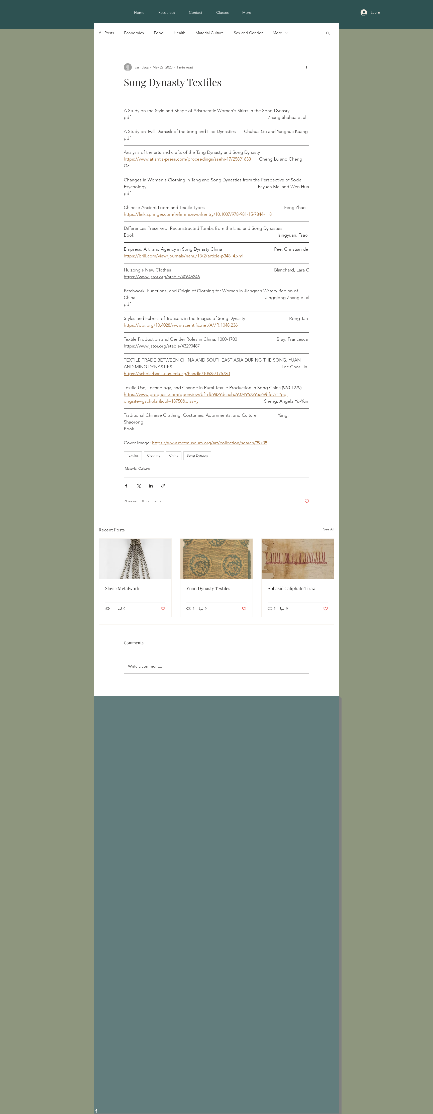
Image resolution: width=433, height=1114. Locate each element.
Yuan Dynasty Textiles (208, 588)
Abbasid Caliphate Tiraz (291, 588)
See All (328, 529)
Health (179, 32)
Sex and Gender (248, 32)
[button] (328, 33)
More (277, 32)
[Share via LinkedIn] (150, 485)
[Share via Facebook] (126, 485)
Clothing (154, 455)
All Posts (106, 32)
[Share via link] (163, 485)
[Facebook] (96, 1110)
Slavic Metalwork (122, 588)
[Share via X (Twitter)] (138, 485)
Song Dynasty (197, 455)
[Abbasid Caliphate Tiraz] (298, 559)
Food (159, 32)
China (173, 455)
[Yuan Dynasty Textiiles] (216, 559)
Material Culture (209, 32)
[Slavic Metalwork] (135, 559)
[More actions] (306, 67)
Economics (134, 32)
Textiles (133, 455)
